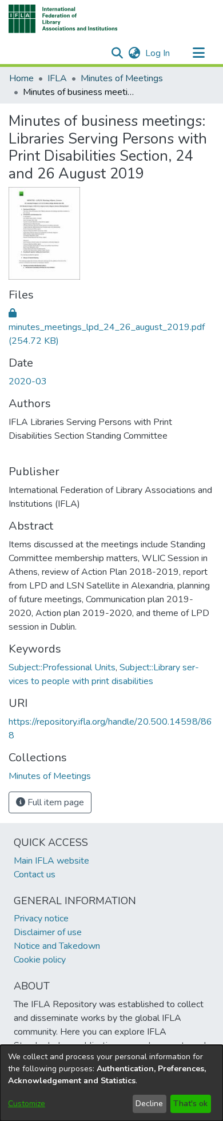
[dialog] (111, 1083)
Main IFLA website (51, 860)
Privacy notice (41, 918)
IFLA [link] (57, 78)
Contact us (34, 874)
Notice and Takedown (57, 946)
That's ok (190, 1103)
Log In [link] (158, 53)
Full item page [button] (54, 802)
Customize (26, 1103)
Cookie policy (40, 959)
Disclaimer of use (48, 932)
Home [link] (21, 78)
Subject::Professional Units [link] (62, 667)
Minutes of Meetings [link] (122, 78)
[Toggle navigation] (198, 53)
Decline (149, 1103)
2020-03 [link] (28, 381)
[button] (63, 19)
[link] (107, 327)
